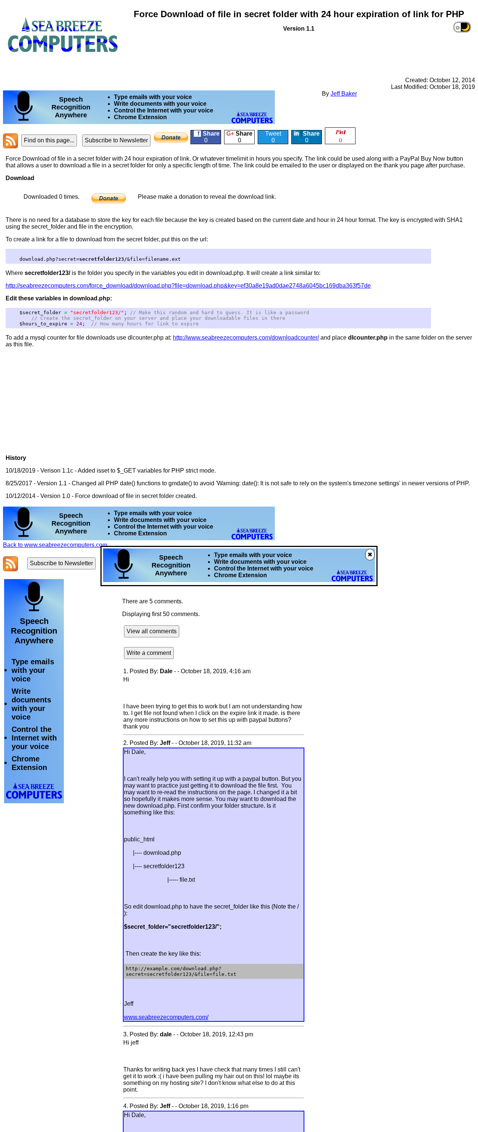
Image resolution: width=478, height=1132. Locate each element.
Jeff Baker (343, 93)
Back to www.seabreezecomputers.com (55, 545)
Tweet (273, 136)
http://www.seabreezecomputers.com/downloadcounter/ (246, 337)
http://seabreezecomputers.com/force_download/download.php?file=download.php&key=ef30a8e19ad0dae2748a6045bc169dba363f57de (188, 285)
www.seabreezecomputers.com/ (166, 1017)
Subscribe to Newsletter (116, 140)
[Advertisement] (182, 50)
